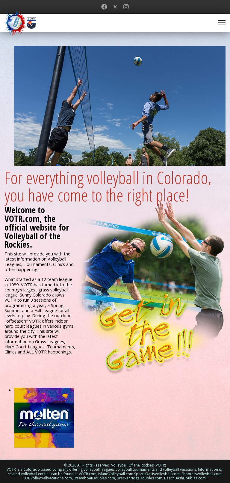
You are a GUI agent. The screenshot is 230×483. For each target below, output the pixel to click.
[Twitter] (115, 7)
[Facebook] (104, 7)
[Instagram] (126, 7)
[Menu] (222, 23)
